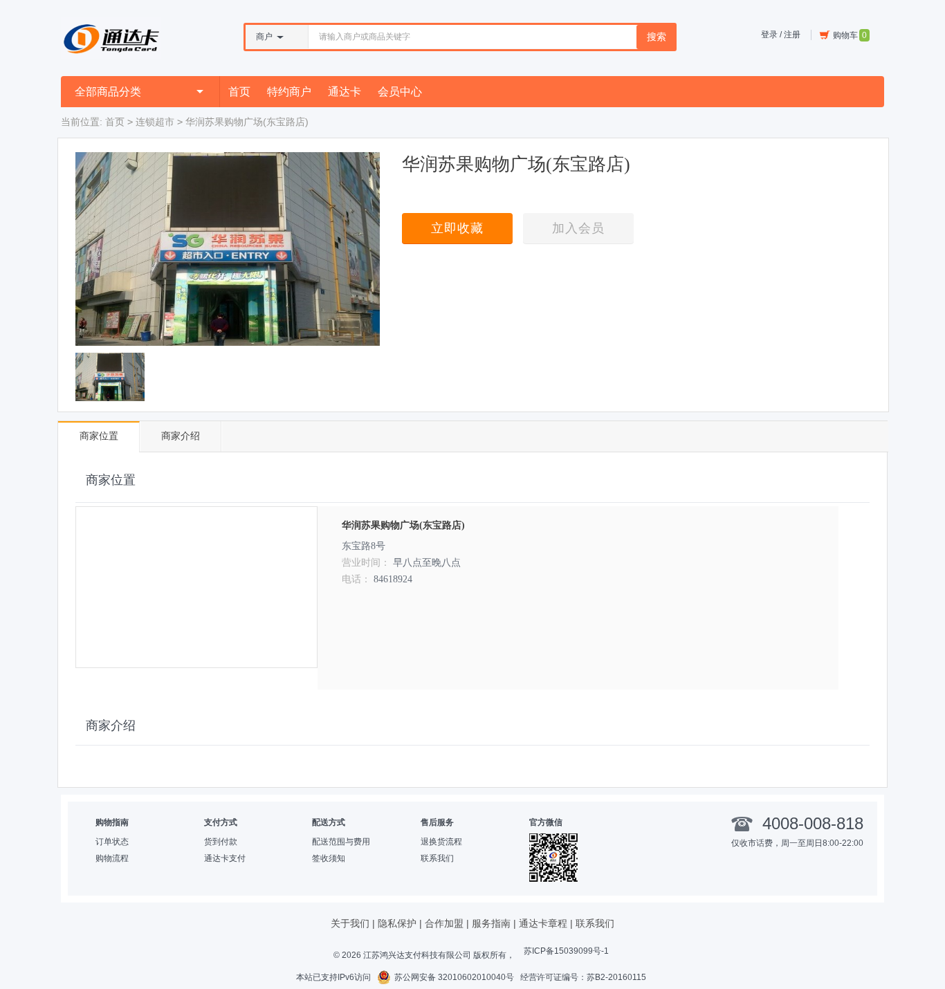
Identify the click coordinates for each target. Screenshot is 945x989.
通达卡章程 (543, 923)
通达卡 (344, 92)
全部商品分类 (108, 92)
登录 (769, 34)
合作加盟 (444, 923)
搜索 (656, 36)
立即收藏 (457, 228)
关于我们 (350, 923)
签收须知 (328, 858)
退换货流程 (441, 842)
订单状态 (112, 842)
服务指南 (491, 923)
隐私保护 (397, 923)
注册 (792, 34)
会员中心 (400, 92)
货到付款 (220, 842)
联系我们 (437, 858)
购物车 (850, 35)
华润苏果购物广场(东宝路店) (403, 525)
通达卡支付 (225, 858)
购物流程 (112, 858)
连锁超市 (155, 121)
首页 (239, 92)
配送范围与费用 (341, 842)
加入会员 (578, 228)
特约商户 (289, 92)
